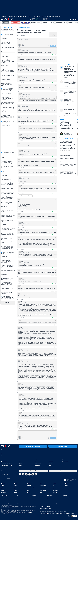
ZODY (50, 16)
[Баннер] (25, 22)
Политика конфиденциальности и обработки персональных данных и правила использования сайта (57, 513)
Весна (20, 455)
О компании (3, 455)
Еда (19, 461)
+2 (52, 249)
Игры (53, 16)
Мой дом (37, 459)
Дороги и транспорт (23, 459)
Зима (36, 452)
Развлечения (51, 461)
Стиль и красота (65, 453)
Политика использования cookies (45, 508)
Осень (50, 453)
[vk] (23, 474)
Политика (51, 455)
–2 (55, 428)
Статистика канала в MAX (6, 465)
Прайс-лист (3, 453)
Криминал (37, 453)
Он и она (50, 452)
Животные (21, 463)
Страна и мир (65, 455)
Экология (64, 457)
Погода (17, 16)
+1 (52, 276)
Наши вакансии (4, 459)
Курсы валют (40, 16)
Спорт (63, 452)
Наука (36, 461)
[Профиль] (76, 19)
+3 (52, 381)
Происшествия (52, 457)
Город (20, 457)
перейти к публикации (24, 27)
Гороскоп (34, 16)
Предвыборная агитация (6, 463)
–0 (55, 54)
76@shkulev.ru (14, 511)
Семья (50, 465)
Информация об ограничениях (45, 506)
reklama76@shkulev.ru (64, 503)
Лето (36, 457)
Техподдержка (4, 461)
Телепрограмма (23, 16)
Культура (37, 455)
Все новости (8, 27)
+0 (52, 54)
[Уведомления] (73, 19)
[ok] (26, 474)
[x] (32, 474)
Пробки (46, 16)
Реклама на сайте (5, 452)
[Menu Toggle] (1, 19)
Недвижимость (4, 16)
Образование (37, 465)
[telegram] (20, 474)
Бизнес (20, 453)
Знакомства (12, 16)
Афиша (29, 16)
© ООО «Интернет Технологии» (20, 516)
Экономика (64, 459)
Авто (20, 452)
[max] (29, 474)
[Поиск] (70, 19)
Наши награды (4, 457)
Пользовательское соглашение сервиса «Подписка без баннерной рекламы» (53, 511)
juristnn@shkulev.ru (29, 512)
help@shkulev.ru (9, 513)
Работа (50, 459)
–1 (55, 249)
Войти (23, 45)
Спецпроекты (65, 461)
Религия (50, 463)
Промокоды (57, 16)
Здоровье (21, 465)
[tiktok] (36, 474)
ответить (21, 54)
